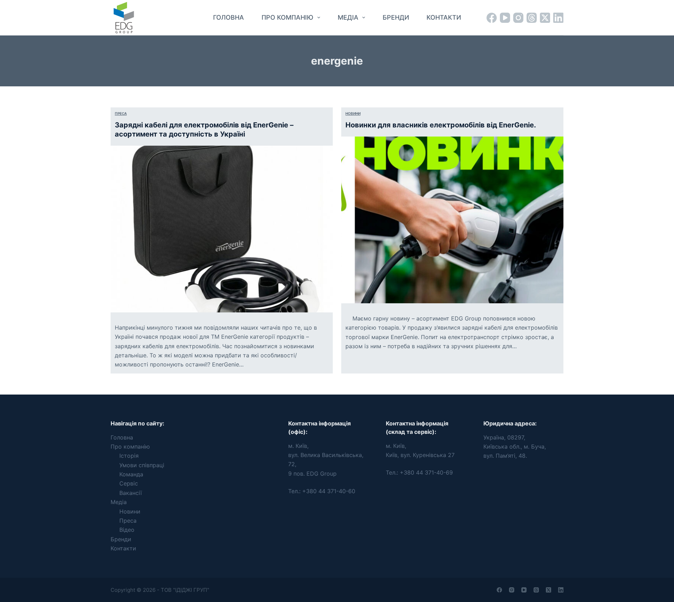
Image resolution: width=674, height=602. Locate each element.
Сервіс (128, 483)
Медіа (348, 17)
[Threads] (532, 18)
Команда (131, 474)
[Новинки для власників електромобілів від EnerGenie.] (452, 220)
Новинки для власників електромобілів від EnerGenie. (440, 125)
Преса (121, 113)
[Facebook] (492, 18)
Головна (228, 17)
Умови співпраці (141, 465)
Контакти (444, 17)
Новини (353, 113)
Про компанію (287, 17)
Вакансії (130, 492)
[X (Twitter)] (545, 18)
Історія (129, 455)
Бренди (396, 17)
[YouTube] (505, 18)
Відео (126, 529)
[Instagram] (518, 18)
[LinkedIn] (558, 18)
